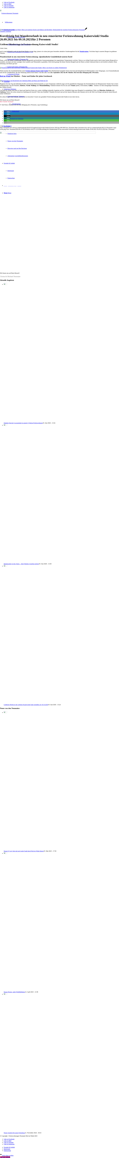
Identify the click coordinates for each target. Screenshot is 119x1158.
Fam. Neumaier (7, 126)
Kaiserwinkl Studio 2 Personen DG (17, 59)
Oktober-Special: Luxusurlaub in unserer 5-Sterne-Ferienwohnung (23, 423)
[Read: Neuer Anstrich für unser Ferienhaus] (5, 994)
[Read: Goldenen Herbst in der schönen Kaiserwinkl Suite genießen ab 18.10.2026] (5, 566)
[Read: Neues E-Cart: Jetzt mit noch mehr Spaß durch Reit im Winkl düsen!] (5, 712)
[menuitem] (61, 1147)
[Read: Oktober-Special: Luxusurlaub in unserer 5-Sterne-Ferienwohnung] (5, 284)
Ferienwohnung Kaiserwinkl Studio (37, 71)
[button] (7, 111)
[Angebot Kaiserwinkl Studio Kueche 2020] (43, 30)
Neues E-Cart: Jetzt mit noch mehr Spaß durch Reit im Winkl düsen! (24, 851)
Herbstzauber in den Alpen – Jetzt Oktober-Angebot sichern (21, 564)
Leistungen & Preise (13, 74)
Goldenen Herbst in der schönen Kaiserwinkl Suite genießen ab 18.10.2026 (26, 704)
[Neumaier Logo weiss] (9, 13)
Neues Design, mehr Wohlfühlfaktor (14, 992)
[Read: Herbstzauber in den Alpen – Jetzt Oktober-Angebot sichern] (5, 425)
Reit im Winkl (5, 76)
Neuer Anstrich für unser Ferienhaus (14, 1133)
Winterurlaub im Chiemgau (15, 119)
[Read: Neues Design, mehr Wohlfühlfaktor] (5, 853)
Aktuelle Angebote (5, 31)
